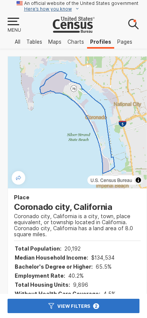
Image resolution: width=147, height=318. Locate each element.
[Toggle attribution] (138, 180)
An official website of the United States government (81, 3)
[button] (14, 25)
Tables (34, 42)
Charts (75, 42)
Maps (54, 42)
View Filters (77, 306)
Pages (124, 42)
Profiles (100, 42)
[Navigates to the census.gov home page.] (74, 30)
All (17, 42)
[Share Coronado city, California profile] (18, 178)
